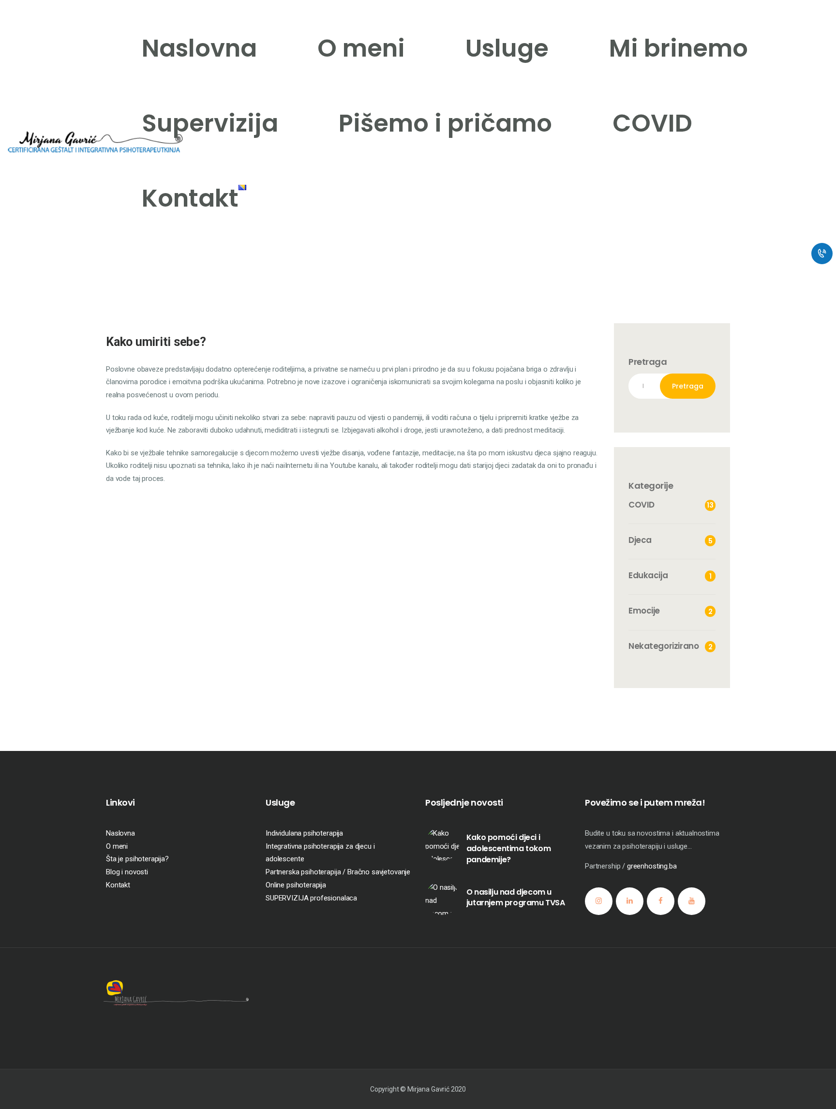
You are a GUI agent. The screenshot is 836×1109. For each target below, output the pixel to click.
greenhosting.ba (652, 866)
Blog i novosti (127, 872)
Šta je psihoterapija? (137, 858)
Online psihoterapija (296, 885)
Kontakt (118, 885)
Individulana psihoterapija (304, 833)
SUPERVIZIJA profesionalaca (311, 898)
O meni (117, 846)
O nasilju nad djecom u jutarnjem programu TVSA (515, 898)
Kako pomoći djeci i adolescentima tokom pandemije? (508, 848)
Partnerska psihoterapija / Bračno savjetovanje (338, 872)
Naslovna (120, 833)
